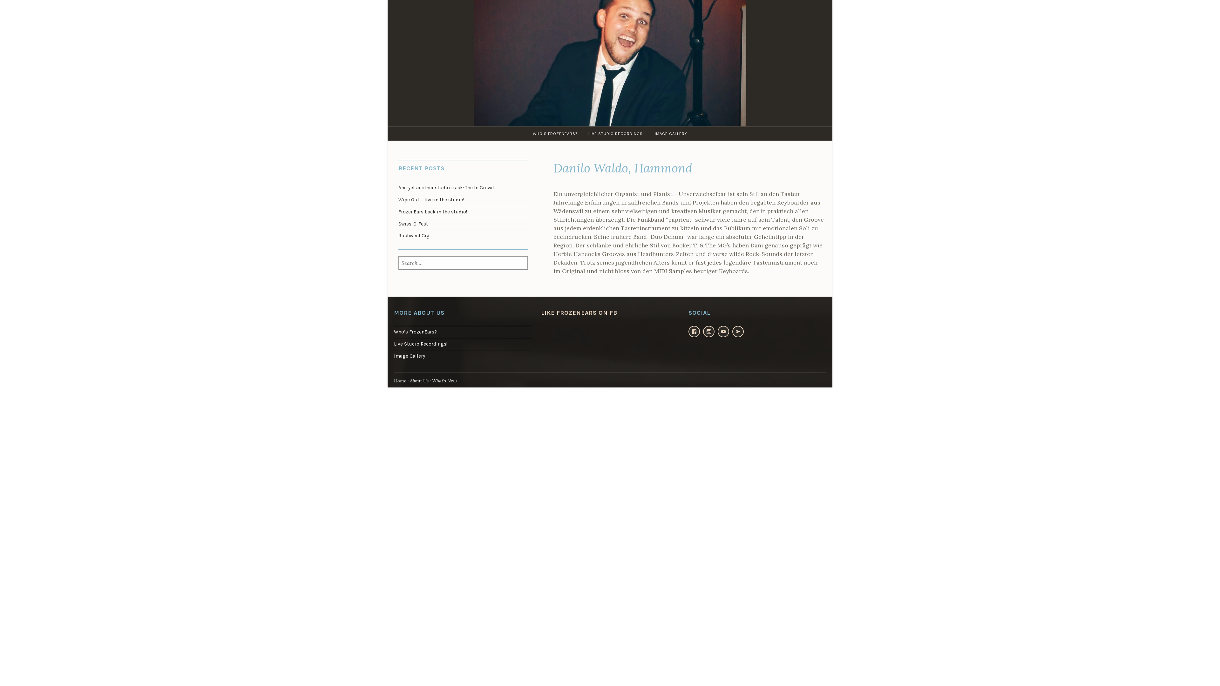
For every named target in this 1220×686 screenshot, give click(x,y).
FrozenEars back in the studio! (432, 212)
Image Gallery (671, 133)
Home (400, 381)
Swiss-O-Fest (413, 224)
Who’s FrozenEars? (555, 133)
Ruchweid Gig (414, 236)
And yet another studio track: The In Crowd (446, 188)
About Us (419, 381)
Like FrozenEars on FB (579, 312)
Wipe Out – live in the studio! (431, 200)
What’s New (444, 381)
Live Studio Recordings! (616, 133)
